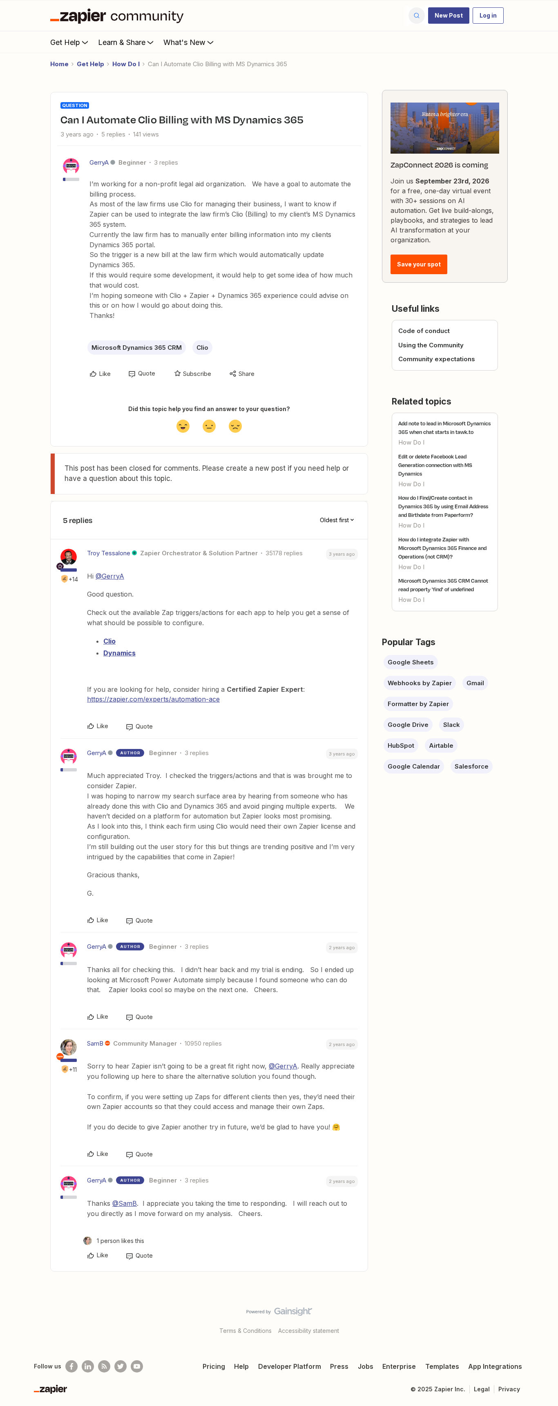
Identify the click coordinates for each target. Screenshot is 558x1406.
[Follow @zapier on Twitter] (120, 1366)
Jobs (365, 1366)
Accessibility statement (308, 1330)
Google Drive (408, 725)
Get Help (65, 42)
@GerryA (110, 576)
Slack (451, 725)
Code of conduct (424, 331)
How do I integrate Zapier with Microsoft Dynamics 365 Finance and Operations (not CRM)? (442, 548)
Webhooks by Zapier (420, 683)
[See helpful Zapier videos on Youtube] (137, 1366)
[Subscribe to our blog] (104, 1366)
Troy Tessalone (108, 553)
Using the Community (431, 345)
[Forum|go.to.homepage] (118, 15)
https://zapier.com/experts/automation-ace (153, 699)
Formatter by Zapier (418, 704)
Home (59, 64)
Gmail (475, 683)
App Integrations (495, 1366)
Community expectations (436, 359)
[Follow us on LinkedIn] (88, 1366)
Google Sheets (411, 662)
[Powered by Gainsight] (279, 1314)
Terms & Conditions (245, 1330)
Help (241, 1366)
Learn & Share (121, 42)
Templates (442, 1366)
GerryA (99, 162)
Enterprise (399, 1366)
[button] (448, 15)
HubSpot (401, 745)
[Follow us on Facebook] (71, 1366)
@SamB (124, 1203)
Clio (202, 347)
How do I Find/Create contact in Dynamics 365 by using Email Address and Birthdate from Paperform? (443, 506)
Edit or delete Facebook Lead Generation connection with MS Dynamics (435, 465)
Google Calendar (414, 766)
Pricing (214, 1366)
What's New (184, 42)
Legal (482, 1389)
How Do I (126, 64)
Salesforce (472, 766)
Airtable (441, 745)
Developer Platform (289, 1366)
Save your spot (419, 264)
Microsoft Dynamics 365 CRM (137, 347)
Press (339, 1366)
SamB (95, 1043)
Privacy (509, 1389)
